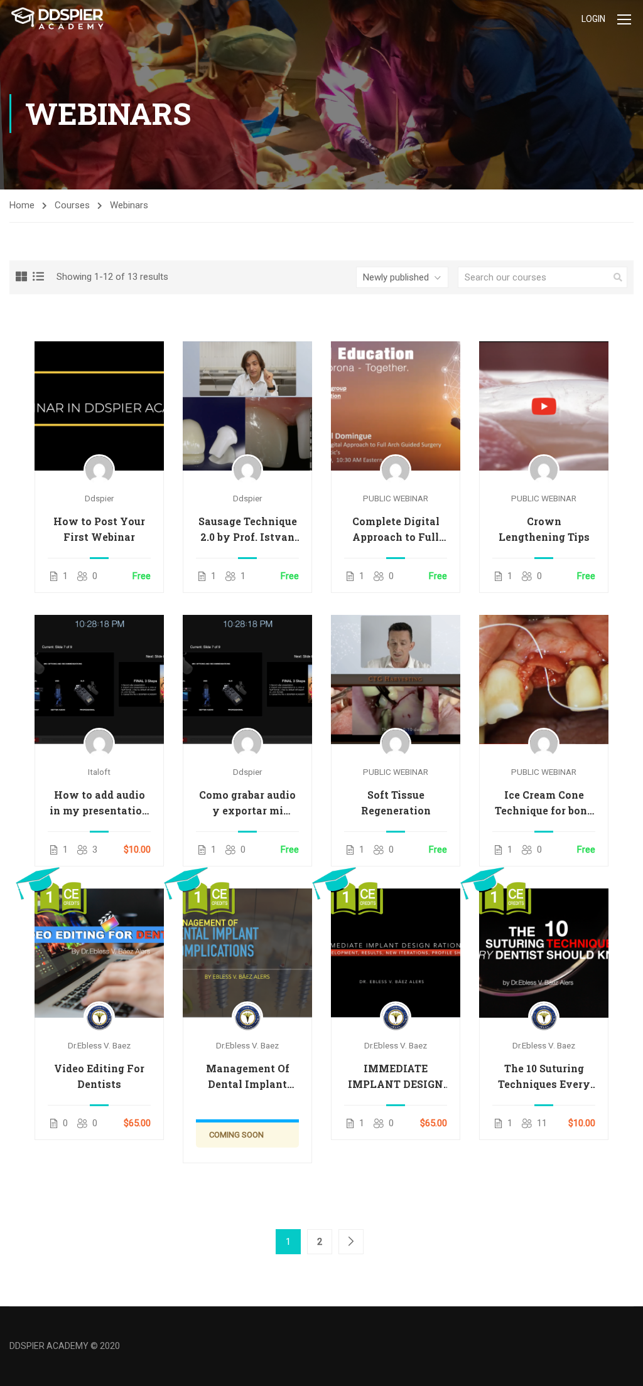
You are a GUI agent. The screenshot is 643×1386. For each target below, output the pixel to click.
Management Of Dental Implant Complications (247, 1077)
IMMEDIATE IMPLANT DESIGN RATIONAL (395, 1077)
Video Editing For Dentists (99, 1076)
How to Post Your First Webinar (99, 528)
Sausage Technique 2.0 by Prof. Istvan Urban (247, 529)
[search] (617, 277)
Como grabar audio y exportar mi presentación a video (247, 803)
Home (22, 205)
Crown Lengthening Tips (544, 528)
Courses (72, 205)
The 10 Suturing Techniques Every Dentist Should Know (544, 1077)
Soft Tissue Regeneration (396, 802)
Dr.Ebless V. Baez (99, 1045)
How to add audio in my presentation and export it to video (99, 803)
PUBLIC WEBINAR (395, 498)
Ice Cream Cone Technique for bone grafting (544, 803)
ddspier (99, 498)
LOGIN (593, 19)
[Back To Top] (617, 1364)
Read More (99, 405)
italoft (99, 772)
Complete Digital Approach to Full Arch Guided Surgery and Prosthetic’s (396, 529)
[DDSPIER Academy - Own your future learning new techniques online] (57, 19)
